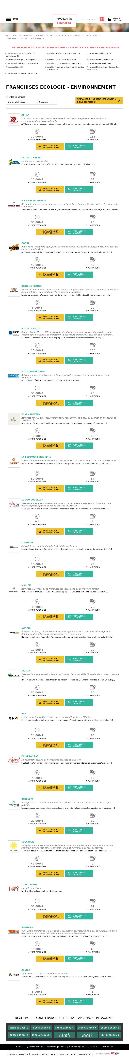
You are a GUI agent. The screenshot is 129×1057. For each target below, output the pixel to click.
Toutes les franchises (21, 36)
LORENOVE (27, 542)
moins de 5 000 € (19, 1028)
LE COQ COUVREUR (32, 500)
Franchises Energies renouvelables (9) (22, 63)
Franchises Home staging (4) (99, 63)
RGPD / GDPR (93, 1047)
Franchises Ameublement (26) (99, 53)
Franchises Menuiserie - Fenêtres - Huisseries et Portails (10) (65, 68)
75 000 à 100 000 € (42, 1035)
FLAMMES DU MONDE (33, 200)
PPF (23, 713)
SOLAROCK (27, 842)
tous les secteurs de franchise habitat (53, 36)
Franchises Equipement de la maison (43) (63, 63)
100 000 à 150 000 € (64, 1035)
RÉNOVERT (27, 799)
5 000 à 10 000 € (41, 1028)
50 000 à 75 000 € (19, 1035)
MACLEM (26, 585)
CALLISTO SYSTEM (31, 158)
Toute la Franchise (80, 1054)
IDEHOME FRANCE (31, 286)
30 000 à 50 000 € (110, 1028)
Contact (19, 1047)
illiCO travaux (30, 329)
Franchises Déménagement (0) (100, 60)
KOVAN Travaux (30, 414)
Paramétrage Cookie (56, 1047)
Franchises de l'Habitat (86, 36)
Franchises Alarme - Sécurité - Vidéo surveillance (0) (21, 54)
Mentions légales (76, 1047)
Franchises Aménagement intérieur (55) (63, 53)
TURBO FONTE (29, 884)
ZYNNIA (25, 970)
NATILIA (25, 671)
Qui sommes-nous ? (35, 1047)
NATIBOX (26, 628)
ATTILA (25, 115)
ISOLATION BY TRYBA (33, 371)
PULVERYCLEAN (30, 756)
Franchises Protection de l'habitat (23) (21, 73)
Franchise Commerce (17, 1054)
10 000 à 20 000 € (64, 1028)
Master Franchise (60, 1054)
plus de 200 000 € (110, 1035)
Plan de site (108, 1047)
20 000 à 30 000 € (87, 1028)
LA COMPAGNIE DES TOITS (36, 457)
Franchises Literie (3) (14, 67)
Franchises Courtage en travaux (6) (61, 60)
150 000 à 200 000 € (87, 1035)
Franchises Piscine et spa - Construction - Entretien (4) (103, 68)
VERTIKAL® (27, 927)
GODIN (25, 243)
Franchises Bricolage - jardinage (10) (21, 60)
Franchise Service (39, 1054)
